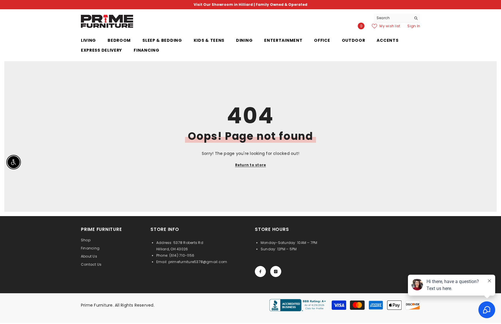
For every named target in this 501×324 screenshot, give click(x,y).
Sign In (413, 25)
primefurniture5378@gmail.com (197, 261)
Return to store (250, 164)
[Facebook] (260, 271)
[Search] (397, 18)
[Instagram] (275, 271)
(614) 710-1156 (181, 255)
